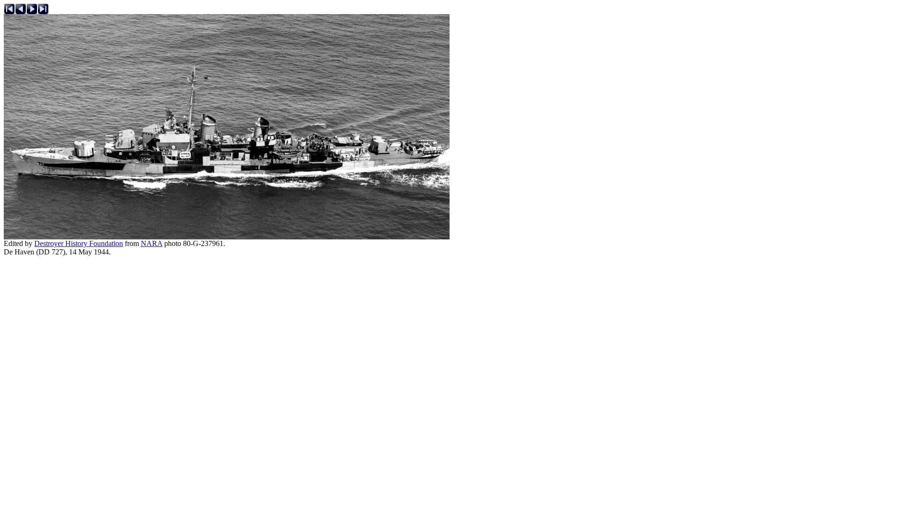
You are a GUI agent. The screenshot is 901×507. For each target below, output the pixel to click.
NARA (151, 243)
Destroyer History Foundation (78, 243)
